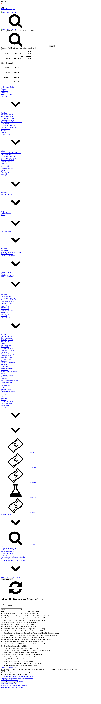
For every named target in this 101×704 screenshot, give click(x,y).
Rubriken (4, 113)
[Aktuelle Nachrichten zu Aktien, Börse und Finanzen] (8, 12)
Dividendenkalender (7, 254)
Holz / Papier (5, 366)
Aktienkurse (4, 248)
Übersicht (4, 274)
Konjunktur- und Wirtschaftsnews (11, 122)
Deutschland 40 (6, 154)
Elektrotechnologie (7, 348)
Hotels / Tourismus (7, 368)
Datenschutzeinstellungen (9, 682)
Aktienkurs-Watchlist (7, 552)
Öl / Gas (3, 394)
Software (3, 400)
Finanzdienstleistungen (8, 354)
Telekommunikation (7, 403)
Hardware (4, 364)
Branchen (4, 192)
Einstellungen (5, 555)
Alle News (4, 96)
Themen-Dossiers (6, 134)
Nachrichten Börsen (7, 678)
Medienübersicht (6, 213)
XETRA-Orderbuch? (7, 276)
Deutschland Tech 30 (7, 160)
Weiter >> (13, 667)
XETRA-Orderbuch (7, 272)
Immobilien (4, 370)
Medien (3, 211)
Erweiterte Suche (8, 87)
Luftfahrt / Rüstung (7, 384)
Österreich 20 (5, 172)
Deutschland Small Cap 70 (9, 156)
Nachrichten (4, 91)
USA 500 (4, 163)
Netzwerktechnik (6, 393)
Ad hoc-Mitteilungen (8, 9)
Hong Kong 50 (5, 176)
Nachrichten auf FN (7, 94)
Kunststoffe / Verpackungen (9, 380)
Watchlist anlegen (6, 559)
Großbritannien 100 (7, 169)
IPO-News (4, 130)
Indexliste (4, 294)
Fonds (32, 452)
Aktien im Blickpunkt (7, 115)
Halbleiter (4, 361)
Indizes (3, 151)
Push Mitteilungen (7, 579)
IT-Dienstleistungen (7, 375)
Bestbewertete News (7, 118)
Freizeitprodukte (6, 356)
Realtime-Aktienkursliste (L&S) (11, 252)
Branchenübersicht (6, 194)
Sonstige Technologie (7, 401)
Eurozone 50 (5, 167)
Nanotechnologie (6, 389)
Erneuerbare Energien (7, 350)
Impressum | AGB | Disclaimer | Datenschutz (15, 685)
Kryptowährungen (6, 514)
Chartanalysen (5, 129)
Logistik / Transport (7, 382)
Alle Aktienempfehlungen (9, 127)
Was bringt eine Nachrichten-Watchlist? (13, 557)
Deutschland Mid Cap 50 (8, 158)
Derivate (33, 482)
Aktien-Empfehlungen (20, 678)
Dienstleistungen (6, 345)
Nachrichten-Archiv (12, 680)
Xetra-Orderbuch (16, 676)
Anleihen (33, 467)
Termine (3, 132)
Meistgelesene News (7, 120)
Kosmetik (4, 378)
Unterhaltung (5, 405)
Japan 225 (4, 174)
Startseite (3, 89)
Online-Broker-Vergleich (8, 255)
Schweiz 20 (4, 170)
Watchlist (33, 544)
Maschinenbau (5, 386)
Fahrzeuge (4, 352)
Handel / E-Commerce (8, 363)
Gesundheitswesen (6, 357)
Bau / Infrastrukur (6, 338)
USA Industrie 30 (6, 161)
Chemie (3, 343)
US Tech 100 (5, 165)
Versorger (4, 407)
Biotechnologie (5, 341)
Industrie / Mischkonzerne (9, 371)
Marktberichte (5, 123)
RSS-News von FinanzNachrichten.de (13, 687)
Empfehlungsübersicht (8, 125)
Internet (3, 373)
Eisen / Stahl (5, 347)
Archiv (3, 215)
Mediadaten (20, 682)
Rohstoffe (4, 398)
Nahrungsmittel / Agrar (8, 391)
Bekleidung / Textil (7, 340)
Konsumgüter (5, 377)
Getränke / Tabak (6, 359)
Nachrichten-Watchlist (8, 550)
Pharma (3, 396)
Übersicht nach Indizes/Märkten (11, 153)
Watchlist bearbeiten (7, 553)
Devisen (33, 512)
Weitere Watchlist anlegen (9, 548)
